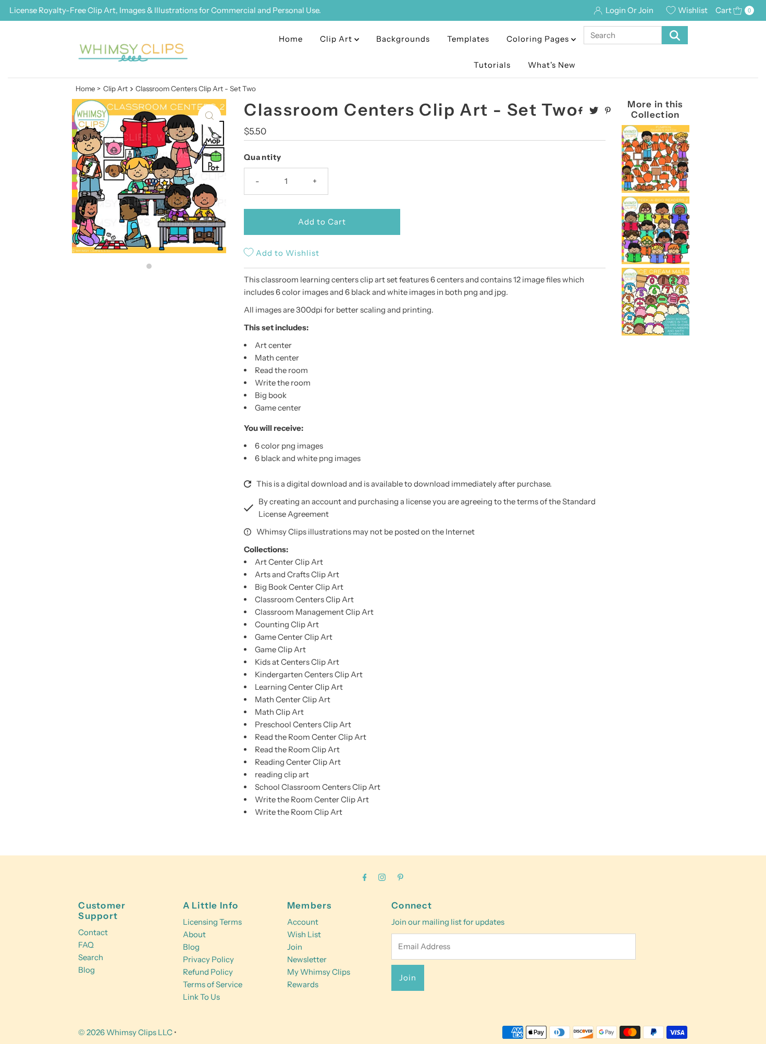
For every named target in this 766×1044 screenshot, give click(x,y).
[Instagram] (382, 877)
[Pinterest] (400, 877)
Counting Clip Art (287, 624)
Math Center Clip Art (292, 699)
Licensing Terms (212, 922)
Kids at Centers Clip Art (297, 662)
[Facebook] (365, 877)
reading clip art (282, 774)
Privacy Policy (208, 959)
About (194, 934)
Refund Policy (208, 972)
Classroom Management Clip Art (314, 612)
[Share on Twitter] (594, 111)
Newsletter (307, 959)
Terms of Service (212, 984)
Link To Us (201, 997)
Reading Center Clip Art (298, 762)
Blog (86, 970)
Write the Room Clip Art (298, 812)
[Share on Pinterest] (608, 111)
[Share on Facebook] (581, 111)
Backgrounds (403, 39)
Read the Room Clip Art (297, 749)
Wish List (304, 934)
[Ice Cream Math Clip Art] (655, 333)
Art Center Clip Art (289, 562)
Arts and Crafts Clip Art (297, 574)
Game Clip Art (280, 649)
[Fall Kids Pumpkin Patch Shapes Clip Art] (655, 190)
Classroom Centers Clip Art (304, 599)
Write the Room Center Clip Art (312, 799)
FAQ (86, 945)
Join (294, 947)
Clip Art (337, 39)
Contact (93, 932)
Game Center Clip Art (293, 637)
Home (291, 39)
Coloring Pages (538, 39)
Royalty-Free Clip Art (77, 10)
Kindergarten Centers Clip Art (309, 674)
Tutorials (492, 65)
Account (302, 922)
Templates (468, 39)
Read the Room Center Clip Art (310, 737)
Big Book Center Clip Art (299, 587)
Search (90, 957)
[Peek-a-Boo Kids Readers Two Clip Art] (655, 261)
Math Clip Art (279, 712)
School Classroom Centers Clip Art (317, 787)
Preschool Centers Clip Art (303, 724)
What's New (552, 65)
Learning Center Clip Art (299, 687)
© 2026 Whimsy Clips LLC (125, 1032)
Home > (88, 88)
